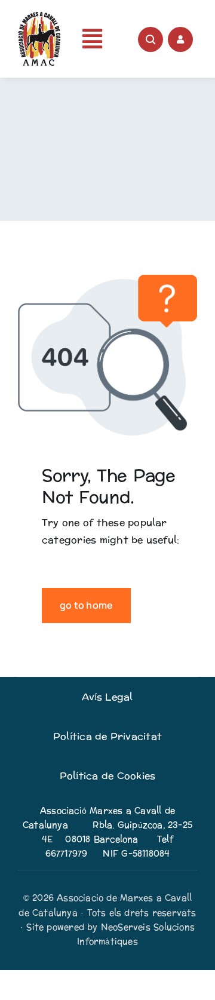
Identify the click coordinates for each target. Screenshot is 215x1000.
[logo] (39, 16)
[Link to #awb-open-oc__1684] (180, 39)
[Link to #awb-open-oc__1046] (150, 39)
